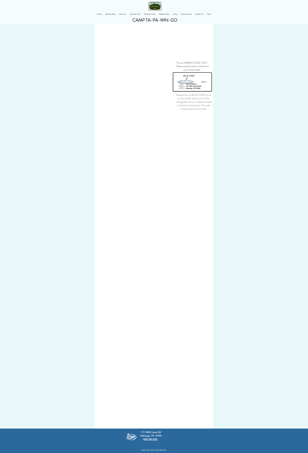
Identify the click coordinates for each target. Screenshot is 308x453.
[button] (122, 14)
